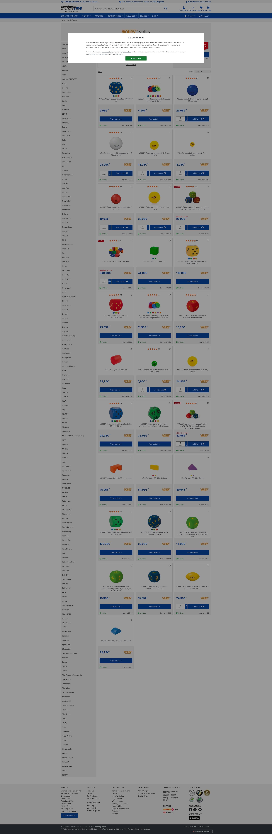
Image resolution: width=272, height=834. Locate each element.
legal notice (118, 54)
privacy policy (91, 54)
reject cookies (126, 52)
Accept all (136, 58)
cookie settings (107, 52)
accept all (116, 47)
